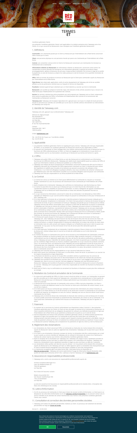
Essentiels (66, 427)
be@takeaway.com (42, 133)
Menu (55, 4)
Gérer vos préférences (78, 421)
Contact (67, 4)
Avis (60, 4)
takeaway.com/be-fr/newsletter (76, 394)
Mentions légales (79, 4)
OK (48, 427)
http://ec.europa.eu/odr (41, 351)
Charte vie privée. (55, 405)
